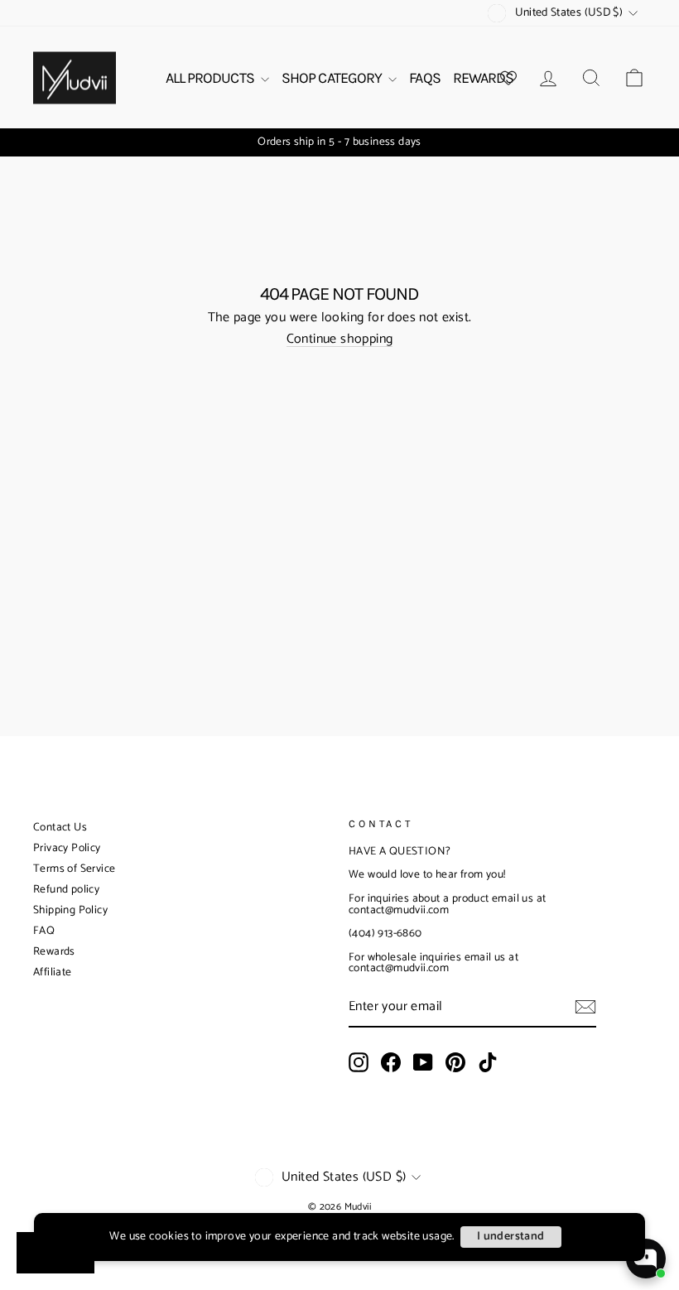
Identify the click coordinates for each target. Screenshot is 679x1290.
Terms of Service (74, 869)
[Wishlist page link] (508, 78)
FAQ (44, 931)
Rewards (54, 951)
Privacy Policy (67, 848)
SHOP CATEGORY (333, 78)
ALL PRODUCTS (211, 78)
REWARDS (483, 78)
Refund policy (66, 889)
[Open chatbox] (646, 1258)
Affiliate (52, 972)
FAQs (424, 78)
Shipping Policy (70, 910)
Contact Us (60, 827)
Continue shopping (340, 340)
